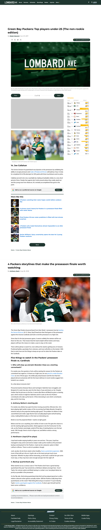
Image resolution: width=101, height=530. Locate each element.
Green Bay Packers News (23, 250)
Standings (40, 2)
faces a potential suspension (50, 451)
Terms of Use (68, 518)
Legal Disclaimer (16, 521)
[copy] (21, 40)
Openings (31, 515)
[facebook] (88, 2)
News (20, 2)
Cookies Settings (69, 521)
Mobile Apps (85, 515)
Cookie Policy (86, 518)
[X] (92, 2)
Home (12, 250)
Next (58, 95)
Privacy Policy (53, 518)
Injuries (52, 2)
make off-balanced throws (38, 172)
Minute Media (11, 525)
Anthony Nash (14, 271)
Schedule (32, 2)
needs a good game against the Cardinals (28, 483)
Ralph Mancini (14, 36)
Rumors (26, 2)
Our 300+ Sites (69, 515)
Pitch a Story (32, 518)
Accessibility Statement (35, 521)
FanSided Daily (15, 518)
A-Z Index (52, 521)
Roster (46, 2)
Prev (15, 95)
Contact (51, 515)
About (13, 515)
